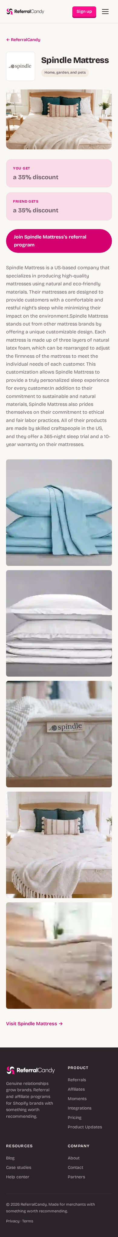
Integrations (79, 1108)
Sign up (84, 11)
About (74, 1158)
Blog (10, 1158)
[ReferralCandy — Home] (25, 12)
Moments (77, 1098)
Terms (27, 1221)
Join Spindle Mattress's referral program (50, 241)
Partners (76, 1177)
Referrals (77, 1079)
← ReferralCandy (23, 39)
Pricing (74, 1117)
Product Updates (85, 1127)
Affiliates (76, 1089)
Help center (17, 1177)
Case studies (18, 1167)
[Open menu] (105, 11)
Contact (75, 1167)
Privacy (13, 1221)
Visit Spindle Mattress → (34, 1023)
